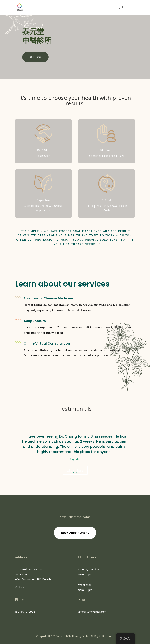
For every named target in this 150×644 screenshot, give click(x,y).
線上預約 (35, 56)
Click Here (75, 470)
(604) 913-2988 (25, 611)
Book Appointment (75, 533)
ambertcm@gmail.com (92, 611)
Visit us (19, 587)
